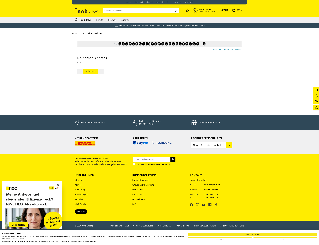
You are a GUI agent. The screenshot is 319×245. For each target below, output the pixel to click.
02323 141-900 (146, 124)
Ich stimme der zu (152, 164)
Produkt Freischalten (206, 138)
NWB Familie (80, 204)
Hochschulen (138, 199)
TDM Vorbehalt (182, 225)
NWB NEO (189, 2)
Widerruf (81, 211)
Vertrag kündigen (143, 225)
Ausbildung (80, 189)
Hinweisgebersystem (205, 225)
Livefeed (149, 2)
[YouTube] (203, 204)
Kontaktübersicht (140, 180)
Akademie (160, 2)
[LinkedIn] (209, 204)
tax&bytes (178, 2)
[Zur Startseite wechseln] (86, 10)
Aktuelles (79, 199)
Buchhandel (138, 194)
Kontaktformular (198, 180)
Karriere (78, 184)
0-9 (115, 43)
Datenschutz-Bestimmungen (14, 238)
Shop (169, 2)
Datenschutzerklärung (157, 164)
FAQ (134, 204)
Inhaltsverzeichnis (232, 49)
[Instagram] (197, 204)
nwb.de (128, 2)
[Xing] (216, 204)
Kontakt (224, 9)
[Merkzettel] (187, 10)
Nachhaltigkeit (81, 194)
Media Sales (137, 189)
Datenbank (139, 2)
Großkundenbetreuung (143, 184)
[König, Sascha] (80, 71)
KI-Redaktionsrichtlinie (232, 225)
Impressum (116, 225)
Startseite (217, 49)
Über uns (79, 180)
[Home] (76, 20)
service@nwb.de (212, 184)
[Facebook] (191, 204)
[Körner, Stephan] (101, 71)
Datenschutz (164, 225)
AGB (127, 225)
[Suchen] (175, 10)
